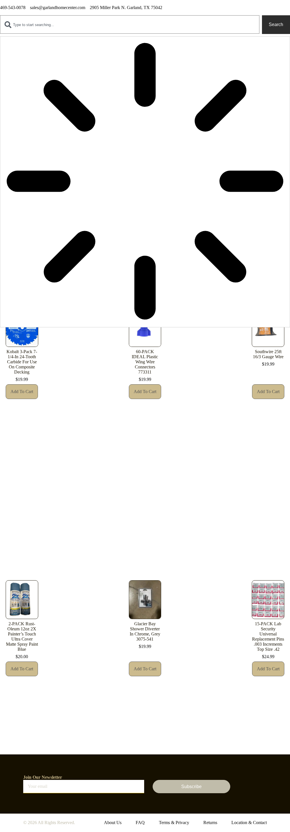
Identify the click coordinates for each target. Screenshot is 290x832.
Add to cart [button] (21, 391)
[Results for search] (145, 181)
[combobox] (130, 24)
